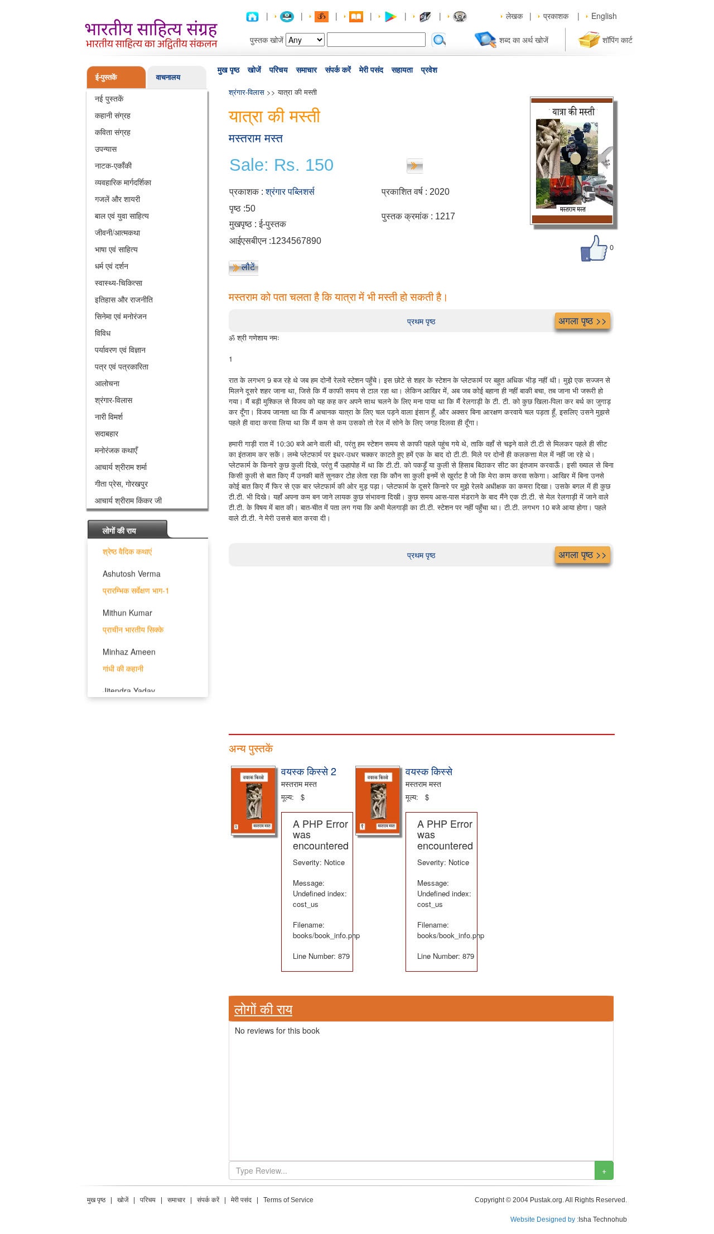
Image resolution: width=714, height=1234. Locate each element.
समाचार (306, 69)
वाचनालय (168, 76)
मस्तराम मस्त (256, 138)
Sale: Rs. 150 (281, 165)
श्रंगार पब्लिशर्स (290, 191)
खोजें (254, 69)
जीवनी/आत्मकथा (117, 232)
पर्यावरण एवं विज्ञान (120, 349)
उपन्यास (106, 148)
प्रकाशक (555, 15)
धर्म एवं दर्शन (111, 265)
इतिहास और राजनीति (124, 299)
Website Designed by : (544, 1219)
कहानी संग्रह (113, 115)
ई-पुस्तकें (106, 76)
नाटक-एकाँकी (113, 165)
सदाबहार (106, 433)
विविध (102, 332)
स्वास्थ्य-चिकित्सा (118, 282)
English (604, 15)
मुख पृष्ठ (228, 69)
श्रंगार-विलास (113, 399)
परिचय (278, 69)
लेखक (514, 15)
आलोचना (107, 382)
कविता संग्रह (113, 131)
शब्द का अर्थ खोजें (523, 39)
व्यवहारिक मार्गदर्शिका (123, 182)
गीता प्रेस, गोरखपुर (121, 483)
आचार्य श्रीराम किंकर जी (128, 500)
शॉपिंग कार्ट (617, 39)
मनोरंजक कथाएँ (116, 449)
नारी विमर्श (109, 416)
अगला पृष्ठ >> (582, 320)
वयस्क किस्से (429, 771)
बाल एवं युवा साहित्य (122, 215)
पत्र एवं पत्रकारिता (121, 366)
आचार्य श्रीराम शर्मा (121, 466)
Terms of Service (288, 1200)
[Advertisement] (421, 644)
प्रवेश (429, 69)
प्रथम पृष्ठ (421, 320)
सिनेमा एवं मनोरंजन (121, 315)
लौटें (248, 267)
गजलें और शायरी (117, 198)
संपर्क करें (338, 69)
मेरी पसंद (371, 69)
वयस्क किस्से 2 (308, 771)
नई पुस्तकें (109, 98)
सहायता (402, 69)
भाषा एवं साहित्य (116, 249)
